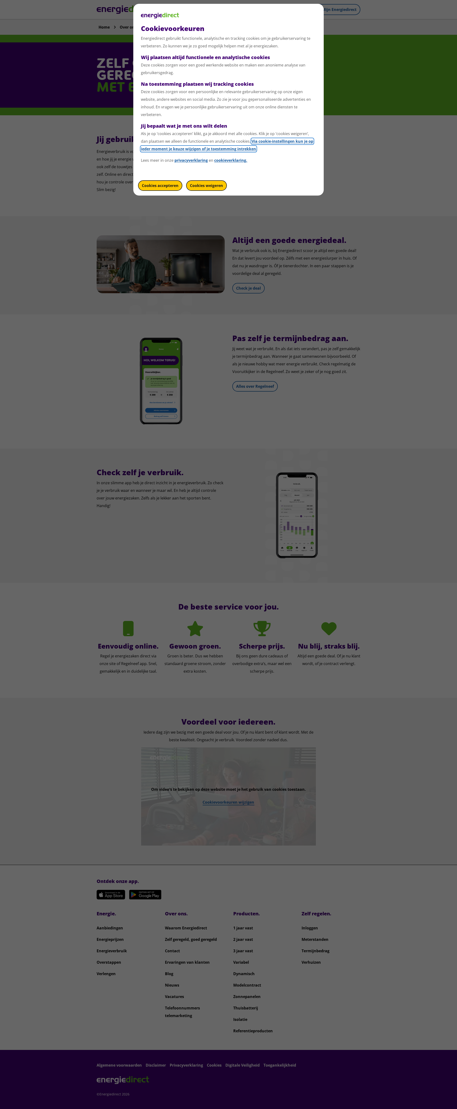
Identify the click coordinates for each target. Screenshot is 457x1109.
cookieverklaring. (230, 160)
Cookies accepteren (160, 185)
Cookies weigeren (206, 185)
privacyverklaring (191, 160)
